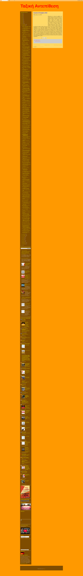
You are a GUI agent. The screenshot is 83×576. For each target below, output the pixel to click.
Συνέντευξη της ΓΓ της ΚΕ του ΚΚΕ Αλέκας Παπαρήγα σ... (26, 173)
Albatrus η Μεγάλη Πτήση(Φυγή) (26, 410)
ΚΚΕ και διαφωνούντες (25, 38)
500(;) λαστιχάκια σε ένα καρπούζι (25, 32)
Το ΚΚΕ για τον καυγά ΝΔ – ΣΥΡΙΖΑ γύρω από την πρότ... (26, 220)
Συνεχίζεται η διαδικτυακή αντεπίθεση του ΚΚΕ (25, 117)
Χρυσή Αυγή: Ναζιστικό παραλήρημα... (25, 69)
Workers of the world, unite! (25, 457)
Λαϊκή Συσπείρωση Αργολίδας (26, 370)
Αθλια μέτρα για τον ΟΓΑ (25, 167)
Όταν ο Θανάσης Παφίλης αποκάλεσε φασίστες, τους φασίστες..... (27, 271)
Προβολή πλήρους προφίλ (24, 563)
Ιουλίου (23, 237)
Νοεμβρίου (23, 25)
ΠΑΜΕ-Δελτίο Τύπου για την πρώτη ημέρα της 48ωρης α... (26, 196)
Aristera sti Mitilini (24, 387)
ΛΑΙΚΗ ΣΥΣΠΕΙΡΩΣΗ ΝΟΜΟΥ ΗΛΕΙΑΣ (26, 344)
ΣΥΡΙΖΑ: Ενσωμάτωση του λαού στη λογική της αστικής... (26, 107)
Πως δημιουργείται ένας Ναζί (26, 46)
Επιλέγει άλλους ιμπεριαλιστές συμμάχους (26, 142)
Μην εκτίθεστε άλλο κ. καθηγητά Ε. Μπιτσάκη (26, 36)
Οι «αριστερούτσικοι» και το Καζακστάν (27, 377)
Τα (21, 549)
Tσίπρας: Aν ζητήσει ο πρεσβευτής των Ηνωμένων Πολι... (26, 113)
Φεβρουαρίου (24, 242)
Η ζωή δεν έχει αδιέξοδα (25, 84)
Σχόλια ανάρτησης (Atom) (40, 46)
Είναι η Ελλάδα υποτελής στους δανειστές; (26, 102)
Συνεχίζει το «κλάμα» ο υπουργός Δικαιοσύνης (25, 131)
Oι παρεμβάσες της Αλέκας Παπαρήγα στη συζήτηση (25, 188)
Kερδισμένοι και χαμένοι (25, 72)
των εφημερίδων (26, 549)
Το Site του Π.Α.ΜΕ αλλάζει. (25, 221)
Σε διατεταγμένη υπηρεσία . (24, 258)
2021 (22, 13)
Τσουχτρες (23, 362)
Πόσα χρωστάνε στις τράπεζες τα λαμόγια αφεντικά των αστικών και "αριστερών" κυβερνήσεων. (27, 443)
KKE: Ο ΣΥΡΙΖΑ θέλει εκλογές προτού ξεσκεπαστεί (26, 206)
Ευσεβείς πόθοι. (27, 310)
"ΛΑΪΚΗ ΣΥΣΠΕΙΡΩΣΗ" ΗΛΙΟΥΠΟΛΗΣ (25, 329)
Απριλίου (23, 240)
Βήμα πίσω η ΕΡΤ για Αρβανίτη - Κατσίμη (26, 212)
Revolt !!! (23, 394)
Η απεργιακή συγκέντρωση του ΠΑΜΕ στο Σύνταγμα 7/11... (26, 185)
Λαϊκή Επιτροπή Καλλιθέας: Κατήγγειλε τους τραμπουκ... (26, 111)
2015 (22, 20)
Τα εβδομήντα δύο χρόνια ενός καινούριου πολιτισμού (25, 382)
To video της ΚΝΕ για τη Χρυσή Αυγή (26, 34)
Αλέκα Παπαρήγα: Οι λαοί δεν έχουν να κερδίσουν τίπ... (26, 95)
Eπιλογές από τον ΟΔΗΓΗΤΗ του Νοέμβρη (26, 99)
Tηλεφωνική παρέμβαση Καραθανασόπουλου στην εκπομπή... (25, 83)
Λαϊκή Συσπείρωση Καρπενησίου (24, 400)
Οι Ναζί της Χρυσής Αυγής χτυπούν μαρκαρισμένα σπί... (26, 207)
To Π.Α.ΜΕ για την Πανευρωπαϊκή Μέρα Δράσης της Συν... (26, 154)
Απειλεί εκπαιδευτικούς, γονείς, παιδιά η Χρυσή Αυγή (26, 192)
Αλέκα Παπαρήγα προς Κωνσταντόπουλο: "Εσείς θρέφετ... (25, 40)
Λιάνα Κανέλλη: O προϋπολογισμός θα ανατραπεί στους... (25, 169)
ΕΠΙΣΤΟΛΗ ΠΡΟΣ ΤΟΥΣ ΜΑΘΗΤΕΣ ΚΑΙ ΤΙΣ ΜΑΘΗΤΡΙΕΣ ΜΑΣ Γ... (25, 135)
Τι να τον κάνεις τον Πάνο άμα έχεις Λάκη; (26, 139)
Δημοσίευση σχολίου (37, 41)
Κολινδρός (23, 349)
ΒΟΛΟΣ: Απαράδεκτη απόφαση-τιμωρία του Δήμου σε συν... (26, 90)
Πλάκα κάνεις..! (24, 426)
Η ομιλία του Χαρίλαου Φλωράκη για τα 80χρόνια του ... (26, 61)
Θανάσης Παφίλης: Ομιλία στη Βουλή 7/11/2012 (26, 183)
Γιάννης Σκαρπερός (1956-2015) (27, 428)
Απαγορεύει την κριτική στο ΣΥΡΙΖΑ (25, 140)
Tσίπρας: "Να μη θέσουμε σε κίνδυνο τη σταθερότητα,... (26, 109)
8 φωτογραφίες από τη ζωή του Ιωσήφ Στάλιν (27, 304)
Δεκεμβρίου (23, 24)
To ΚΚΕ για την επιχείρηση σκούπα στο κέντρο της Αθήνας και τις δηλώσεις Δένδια (26, 298)
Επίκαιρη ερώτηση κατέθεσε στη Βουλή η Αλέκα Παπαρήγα (26, 150)
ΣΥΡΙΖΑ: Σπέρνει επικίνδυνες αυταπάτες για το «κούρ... (26, 115)
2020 (22, 14)
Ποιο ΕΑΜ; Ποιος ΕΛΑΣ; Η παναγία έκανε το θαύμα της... (26, 55)
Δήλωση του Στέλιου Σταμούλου (27, 475)
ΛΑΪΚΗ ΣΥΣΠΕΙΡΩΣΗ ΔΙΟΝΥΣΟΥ (24, 461)
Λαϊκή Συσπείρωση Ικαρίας (25, 474)
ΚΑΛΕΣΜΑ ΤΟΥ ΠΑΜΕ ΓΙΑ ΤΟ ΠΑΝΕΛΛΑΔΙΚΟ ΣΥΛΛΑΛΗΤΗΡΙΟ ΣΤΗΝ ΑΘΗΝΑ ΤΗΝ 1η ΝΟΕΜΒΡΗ (27, 468)
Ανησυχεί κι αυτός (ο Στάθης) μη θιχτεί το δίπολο (26, 104)
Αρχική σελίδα (47, 44)
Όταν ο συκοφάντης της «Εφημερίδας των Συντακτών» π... (26, 64)
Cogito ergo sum (24, 384)
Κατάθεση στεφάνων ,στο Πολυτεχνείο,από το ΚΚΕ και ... (26, 129)
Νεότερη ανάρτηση (37, 44)
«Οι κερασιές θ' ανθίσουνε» (25, 193)
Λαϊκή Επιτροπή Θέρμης (25, 465)
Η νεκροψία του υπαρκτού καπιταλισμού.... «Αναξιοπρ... (26, 66)
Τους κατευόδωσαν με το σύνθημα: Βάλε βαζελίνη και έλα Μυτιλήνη (27, 389)
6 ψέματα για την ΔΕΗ (24, 472)
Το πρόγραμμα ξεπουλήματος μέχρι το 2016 (26, 204)
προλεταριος (23, 421)
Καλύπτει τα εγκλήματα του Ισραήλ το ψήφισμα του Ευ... (26, 71)
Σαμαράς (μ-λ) (24, 146)
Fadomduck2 (23, 340)
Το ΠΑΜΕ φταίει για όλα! (25, 62)
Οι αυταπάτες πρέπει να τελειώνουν (25, 166)
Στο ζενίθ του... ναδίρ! (25, 42)
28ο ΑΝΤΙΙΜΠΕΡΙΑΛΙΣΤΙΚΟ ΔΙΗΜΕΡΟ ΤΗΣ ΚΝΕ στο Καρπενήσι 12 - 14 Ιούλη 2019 (25, 402)
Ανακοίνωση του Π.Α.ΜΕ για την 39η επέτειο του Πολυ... (26, 137)
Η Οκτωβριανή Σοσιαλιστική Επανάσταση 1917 (25, 232)
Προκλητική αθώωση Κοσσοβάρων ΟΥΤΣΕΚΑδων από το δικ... (26, 31)
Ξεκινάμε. (26, 290)
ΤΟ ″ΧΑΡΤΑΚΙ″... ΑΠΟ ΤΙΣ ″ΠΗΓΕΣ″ (27, 422)
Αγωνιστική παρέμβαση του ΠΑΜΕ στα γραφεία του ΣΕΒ (27, 417)
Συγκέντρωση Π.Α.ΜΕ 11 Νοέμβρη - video (25, 156)
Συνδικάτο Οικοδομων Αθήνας (26, 355)
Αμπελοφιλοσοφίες (24, 333)
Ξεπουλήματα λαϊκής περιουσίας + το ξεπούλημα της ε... (26, 202)
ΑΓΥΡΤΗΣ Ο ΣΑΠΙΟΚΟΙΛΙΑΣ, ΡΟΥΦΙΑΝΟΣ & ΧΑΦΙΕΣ (27, 396)
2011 (22, 245)
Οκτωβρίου (23, 234)
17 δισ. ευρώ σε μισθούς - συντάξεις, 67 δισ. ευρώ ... (25, 175)
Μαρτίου (23, 241)
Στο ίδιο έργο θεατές (27, 350)
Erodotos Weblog (24, 432)
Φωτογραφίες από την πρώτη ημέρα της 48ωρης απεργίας (26, 195)
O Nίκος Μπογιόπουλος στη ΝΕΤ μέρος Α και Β (26, 106)
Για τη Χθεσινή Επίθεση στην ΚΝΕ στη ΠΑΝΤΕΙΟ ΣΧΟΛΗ (27, 412)
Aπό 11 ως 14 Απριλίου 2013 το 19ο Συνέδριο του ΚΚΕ (26, 47)
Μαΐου (23, 239)
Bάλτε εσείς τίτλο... (24, 176)
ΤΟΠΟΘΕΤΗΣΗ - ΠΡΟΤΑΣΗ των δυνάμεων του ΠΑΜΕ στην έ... (26, 227)
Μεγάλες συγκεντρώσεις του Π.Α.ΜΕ (25, 198)
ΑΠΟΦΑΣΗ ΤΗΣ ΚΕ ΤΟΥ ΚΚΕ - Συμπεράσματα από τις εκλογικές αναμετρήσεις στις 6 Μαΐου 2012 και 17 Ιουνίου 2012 (25, 277)
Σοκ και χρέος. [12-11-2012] (25, 161)
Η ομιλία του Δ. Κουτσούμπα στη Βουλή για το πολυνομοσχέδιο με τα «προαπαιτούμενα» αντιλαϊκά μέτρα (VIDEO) (26, 450)
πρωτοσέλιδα (23, 549)
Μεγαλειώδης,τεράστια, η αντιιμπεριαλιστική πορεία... (26, 120)
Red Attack (23, 435)
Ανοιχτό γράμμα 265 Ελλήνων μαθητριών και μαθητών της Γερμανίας (27, 264)
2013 (22, 22)
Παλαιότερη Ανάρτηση (58, 44)
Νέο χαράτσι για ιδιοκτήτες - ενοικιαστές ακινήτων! (25, 152)
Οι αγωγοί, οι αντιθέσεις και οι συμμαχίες (26, 210)
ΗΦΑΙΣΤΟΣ (23, 381)
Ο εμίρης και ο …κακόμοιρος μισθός (25, 97)
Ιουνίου (23, 238)
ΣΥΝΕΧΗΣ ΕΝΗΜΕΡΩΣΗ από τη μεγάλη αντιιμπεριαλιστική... (26, 122)
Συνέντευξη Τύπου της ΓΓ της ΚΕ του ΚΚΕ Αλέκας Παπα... (26, 229)
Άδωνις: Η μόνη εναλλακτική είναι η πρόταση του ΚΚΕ (25, 218)
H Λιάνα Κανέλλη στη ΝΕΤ (25, 143)
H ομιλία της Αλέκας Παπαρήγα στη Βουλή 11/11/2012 (26, 162)
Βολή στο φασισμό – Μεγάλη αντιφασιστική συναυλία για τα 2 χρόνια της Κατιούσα (27, 407)
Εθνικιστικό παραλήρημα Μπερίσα (25, 45)
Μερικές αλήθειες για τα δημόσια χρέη (26, 68)
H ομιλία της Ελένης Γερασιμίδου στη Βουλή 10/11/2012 (26, 164)
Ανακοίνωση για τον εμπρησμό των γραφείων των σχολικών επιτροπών (26, 463)
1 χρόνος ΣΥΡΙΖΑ (27, 436)
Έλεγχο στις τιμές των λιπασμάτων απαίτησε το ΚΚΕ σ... (26, 79)
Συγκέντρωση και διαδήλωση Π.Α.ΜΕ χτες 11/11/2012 (25, 160)
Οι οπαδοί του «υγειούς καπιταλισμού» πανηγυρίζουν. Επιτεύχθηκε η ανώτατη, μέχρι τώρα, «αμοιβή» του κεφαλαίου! (25, 324)
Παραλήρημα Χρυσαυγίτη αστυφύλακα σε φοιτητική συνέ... (25, 86)
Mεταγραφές (23, 56)
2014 (22, 21)
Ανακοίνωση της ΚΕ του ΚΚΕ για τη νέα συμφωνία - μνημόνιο (26, 455)
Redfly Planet (23, 415)
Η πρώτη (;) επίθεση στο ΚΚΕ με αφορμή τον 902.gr (26, 123)
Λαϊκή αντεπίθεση (24, 441)
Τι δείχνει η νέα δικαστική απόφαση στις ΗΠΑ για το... (26, 75)
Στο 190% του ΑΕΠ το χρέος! (25, 217)
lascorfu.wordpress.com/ (25, 392)
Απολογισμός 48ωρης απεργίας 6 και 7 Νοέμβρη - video (26, 171)
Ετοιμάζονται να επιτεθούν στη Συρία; (26, 181)
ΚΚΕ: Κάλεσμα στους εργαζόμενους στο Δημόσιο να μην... (26, 92)
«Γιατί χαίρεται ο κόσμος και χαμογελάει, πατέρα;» (25, 50)
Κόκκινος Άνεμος (24, 336)
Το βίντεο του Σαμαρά (25, 43)
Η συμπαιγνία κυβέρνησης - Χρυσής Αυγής (25, 77)
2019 (22, 15)
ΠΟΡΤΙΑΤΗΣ (23, 479)
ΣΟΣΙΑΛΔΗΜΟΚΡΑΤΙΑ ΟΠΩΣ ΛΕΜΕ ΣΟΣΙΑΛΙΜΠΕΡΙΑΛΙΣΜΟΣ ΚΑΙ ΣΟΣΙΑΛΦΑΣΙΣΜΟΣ (27, 365)
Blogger (44, 568)
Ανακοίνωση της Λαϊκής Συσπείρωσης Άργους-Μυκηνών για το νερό (27, 372)
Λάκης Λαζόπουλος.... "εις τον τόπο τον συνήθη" (26, 145)
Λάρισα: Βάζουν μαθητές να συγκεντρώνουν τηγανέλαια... (26, 100)
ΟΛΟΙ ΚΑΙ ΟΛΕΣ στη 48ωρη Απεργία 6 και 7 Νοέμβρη (25, 214)
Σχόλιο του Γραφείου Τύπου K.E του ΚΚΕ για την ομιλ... (26, 28)
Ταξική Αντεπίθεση (40, 6)
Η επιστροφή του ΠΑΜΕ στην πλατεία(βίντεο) (26, 186)
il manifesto (23, 375)
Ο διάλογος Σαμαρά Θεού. (25, 199)
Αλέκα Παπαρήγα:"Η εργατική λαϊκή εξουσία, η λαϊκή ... (26, 58)
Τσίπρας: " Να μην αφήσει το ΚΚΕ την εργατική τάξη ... (26, 26)
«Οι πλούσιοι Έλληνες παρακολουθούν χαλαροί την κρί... (26, 148)
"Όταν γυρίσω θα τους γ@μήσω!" (27, 480)
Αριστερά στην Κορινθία (25, 447)
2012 (22, 23)
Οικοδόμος (23, 404)
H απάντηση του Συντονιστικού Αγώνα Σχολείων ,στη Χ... (26, 230)
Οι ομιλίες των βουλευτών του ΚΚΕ (26, 190)
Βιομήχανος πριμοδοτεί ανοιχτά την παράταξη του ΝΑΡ (26, 215)
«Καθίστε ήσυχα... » (24, 37)
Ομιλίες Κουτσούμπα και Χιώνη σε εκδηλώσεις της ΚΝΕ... (26, 127)
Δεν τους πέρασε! (24, 118)
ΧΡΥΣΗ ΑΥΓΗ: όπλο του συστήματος (25, 178)
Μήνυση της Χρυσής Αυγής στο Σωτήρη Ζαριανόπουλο (26, 225)
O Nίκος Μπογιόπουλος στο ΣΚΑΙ (27, 285)
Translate (26, 537)
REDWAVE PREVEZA (24, 471)
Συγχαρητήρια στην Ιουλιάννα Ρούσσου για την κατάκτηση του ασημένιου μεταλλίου (25, 331)
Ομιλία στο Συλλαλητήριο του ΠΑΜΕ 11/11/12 (26, 158)
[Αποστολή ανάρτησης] (41, 37)
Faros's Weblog (23, 319)
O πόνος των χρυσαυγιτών (25, 59)
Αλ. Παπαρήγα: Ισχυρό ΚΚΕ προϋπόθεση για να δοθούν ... (26, 88)
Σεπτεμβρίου (24, 235)
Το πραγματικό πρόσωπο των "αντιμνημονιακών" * (26, 53)
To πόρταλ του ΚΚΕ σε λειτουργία (25, 133)
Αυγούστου (23, 236)
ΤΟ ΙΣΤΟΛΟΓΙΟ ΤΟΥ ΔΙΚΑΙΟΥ (26, 368)
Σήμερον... (23, 385)
